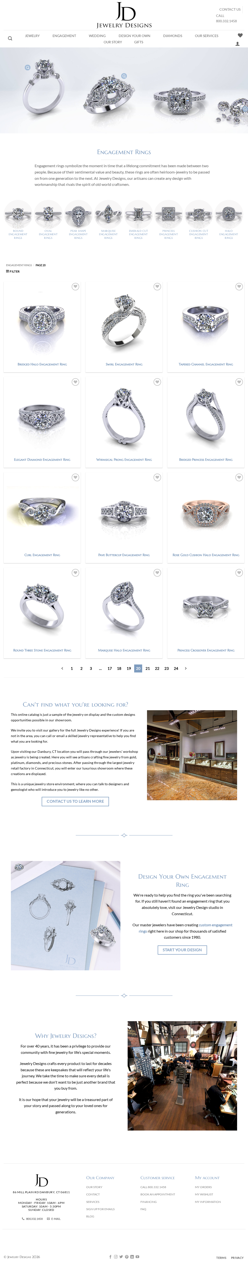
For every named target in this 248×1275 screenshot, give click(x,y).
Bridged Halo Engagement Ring (42, 364)
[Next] (185, 668)
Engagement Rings (19, 265)
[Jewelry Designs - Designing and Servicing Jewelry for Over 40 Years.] (124, 15)
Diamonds (172, 36)
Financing (148, 1202)
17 (110, 668)
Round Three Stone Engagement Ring (42, 650)
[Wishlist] (240, 35)
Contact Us (229, 9)
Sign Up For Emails (100, 1209)
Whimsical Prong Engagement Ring (124, 459)
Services (92, 1202)
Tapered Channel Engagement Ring (206, 364)
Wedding (97, 36)
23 (166, 668)
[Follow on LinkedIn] (132, 1257)
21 (148, 668)
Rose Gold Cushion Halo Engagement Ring (206, 555)
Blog (90, 1216)
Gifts (138, 42)
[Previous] (62, 668)
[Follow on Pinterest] (127, 1257)
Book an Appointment (157, 1194)
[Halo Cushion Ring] (245, 109)
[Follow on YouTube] (137, 1257)
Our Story (113, 42)
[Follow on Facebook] (110, 1257)
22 (157, 668)
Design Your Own (134, 36)
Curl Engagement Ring (42, 555)
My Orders (203, 1187)
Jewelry (32, 36)
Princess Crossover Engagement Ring (206, 650)
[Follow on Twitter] (121, 1257)
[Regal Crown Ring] (28, 67)
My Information (208, 1202)
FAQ (143, 1209)
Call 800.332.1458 (153, 1187)
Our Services (206, 36)
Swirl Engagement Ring (124, 364)
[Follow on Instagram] (116, 1257)
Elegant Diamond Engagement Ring (42, 459)
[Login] (237, 43)
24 (176, 668)
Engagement (64, 36)
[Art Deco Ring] (124, 76)
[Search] (10, 38)
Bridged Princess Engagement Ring (205, 459)
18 (119, 668)
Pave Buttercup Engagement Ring (124, 555)
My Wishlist (204, 1194)
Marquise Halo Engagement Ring (124, 650)
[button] (13, 271)
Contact (93, 1194)
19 (129, 668)
